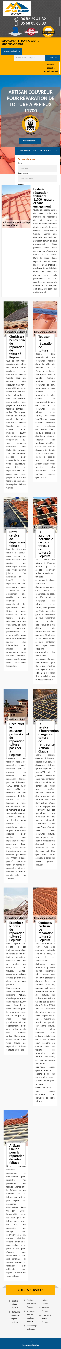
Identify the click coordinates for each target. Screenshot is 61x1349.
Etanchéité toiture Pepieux (46, 1318)
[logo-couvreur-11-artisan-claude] (17, 8)
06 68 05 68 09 (33, 23)
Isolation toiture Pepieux (14, 1304)
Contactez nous (29, 141)
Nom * (21, 163)
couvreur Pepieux (45, 1309)
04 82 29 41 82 (33, 19)
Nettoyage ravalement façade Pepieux (16, 1317)
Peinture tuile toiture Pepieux (31, 1303)
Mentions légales (30, 1345)
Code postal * (24, 173)
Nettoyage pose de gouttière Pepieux (31, 1316)
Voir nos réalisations (12, 51)
